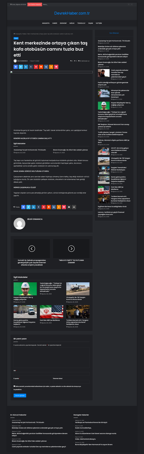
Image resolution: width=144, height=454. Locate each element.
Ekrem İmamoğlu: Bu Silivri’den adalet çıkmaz (70, 150)
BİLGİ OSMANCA (22, 61)
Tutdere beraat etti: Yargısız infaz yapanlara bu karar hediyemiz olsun (77, 322)
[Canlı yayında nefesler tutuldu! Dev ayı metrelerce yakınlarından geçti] (104, 73)
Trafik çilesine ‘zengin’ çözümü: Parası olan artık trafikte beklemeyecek (112, 133)
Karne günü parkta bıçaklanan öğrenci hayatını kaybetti (24, 322)
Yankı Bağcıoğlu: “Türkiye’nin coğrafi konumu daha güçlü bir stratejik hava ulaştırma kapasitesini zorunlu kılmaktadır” (51, 287)
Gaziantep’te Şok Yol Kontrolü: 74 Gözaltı (30, 150)
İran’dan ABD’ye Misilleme (50, 320)
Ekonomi (63, 23)
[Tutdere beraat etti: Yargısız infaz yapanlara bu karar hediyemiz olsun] (77, 311)
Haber (54, 23)
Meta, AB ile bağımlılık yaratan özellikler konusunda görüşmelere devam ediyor (69, 4)
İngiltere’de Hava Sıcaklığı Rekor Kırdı (112, 206)
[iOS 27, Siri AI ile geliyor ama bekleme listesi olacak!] (104, 151)
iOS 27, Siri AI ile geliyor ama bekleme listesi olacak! (120, 150)
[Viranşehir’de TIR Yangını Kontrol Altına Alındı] (77, 288)
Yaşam (90, 23)
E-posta (17, 378)
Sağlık (71, 23)
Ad (15, 370)
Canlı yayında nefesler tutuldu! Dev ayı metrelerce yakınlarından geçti (119, 73)
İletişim (99, 23)
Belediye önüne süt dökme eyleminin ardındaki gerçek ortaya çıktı (112, 47)
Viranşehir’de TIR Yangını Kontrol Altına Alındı (75, 298)
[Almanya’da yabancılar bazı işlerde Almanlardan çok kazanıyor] (104, 93)
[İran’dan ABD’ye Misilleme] (51, 311)
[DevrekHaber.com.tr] (72, 13)
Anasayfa (45, 23)
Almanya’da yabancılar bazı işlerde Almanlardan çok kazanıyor (120, 93)
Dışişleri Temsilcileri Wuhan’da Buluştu (118, 169)
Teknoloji (81, 23)
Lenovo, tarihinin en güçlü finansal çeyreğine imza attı (111, 213)
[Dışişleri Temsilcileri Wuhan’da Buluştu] (104, 170)
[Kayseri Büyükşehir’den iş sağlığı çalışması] (25, 288)
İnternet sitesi (57, 378)
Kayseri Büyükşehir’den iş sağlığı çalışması (23, 298)
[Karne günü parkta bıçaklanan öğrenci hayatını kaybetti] (25, 311)
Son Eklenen (114, 33)
